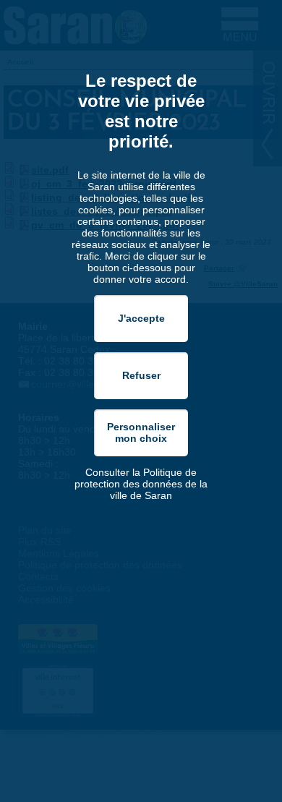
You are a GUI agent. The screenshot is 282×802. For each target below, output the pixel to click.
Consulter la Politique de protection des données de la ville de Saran (141, 483)
